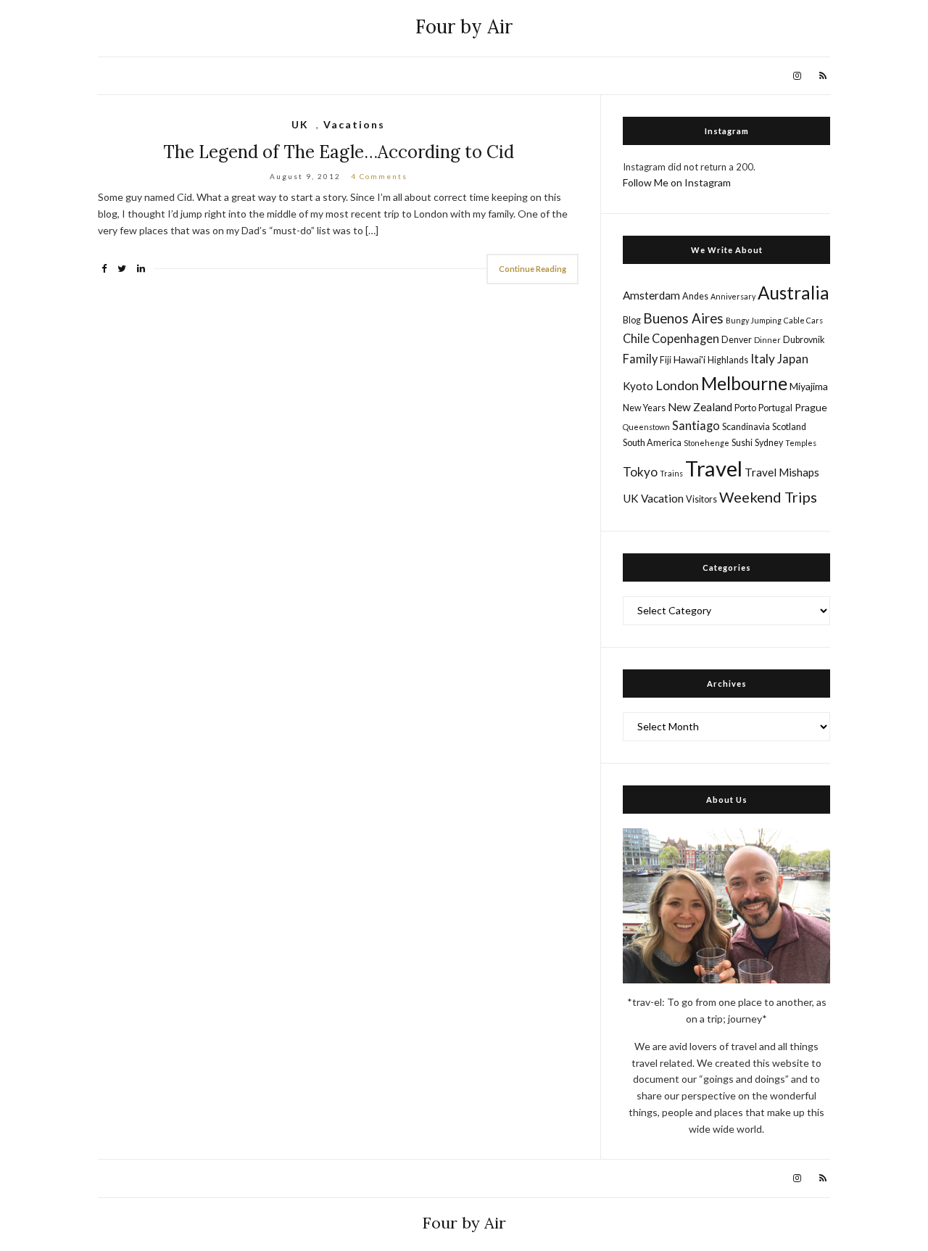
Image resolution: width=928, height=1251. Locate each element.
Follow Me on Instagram (677, 182)
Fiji (665, 360)
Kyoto (638, 385)
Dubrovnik (803, 339)
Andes (695, 296)
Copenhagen (685, 338)
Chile (636, 338)
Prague (811, 407)
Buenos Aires (683, 318)
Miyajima (809, 386)
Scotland (789, 426)
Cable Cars (803, 320)
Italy (762, 358)
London (677, 385)
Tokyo (640, 471)
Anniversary (732, 296)
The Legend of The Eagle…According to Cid (338, 152)
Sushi (742, 442)
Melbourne (744, 383)
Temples (800, 442)
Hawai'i (689, 359)
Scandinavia (746, 426)
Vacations (354, 124)
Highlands (728, 360)
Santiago (696, 425)
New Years (644, 407)
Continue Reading (532, 268)
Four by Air (464, 26)
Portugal (775, 407)
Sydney (769, 442)
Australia (793, 292)
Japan (792, 359)
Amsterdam (651, 295)
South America (652, 442)
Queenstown (646, 427)
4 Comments (379, 176)
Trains (671, 473)
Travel (713, 468)
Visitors (701, 499)
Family (640, 359)
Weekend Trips (768, 496)
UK (300, 124)
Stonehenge (706, 442)
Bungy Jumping (754, 320)
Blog (632, 320)
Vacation (662, 498)
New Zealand (700, 406)
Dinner (767, 339)
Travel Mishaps (782, 472)
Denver (736, 339)
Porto (745, 407)
